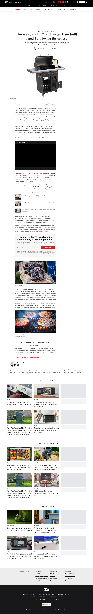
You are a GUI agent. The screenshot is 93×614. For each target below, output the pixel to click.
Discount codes (69, 580)
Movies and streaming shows (42, 578)
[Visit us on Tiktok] (68, 2)
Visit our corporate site (62, 609)
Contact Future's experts (44, 594)
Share (18, 104)
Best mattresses (54, 580)
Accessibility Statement (29, 594)
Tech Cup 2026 (73, 9)
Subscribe (82, 1)
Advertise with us (53, 596)
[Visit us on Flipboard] (65, 2)
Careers (61, 596)
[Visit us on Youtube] (61, 2)
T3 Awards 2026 (48, 9)
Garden (46, 31)
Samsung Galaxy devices (41, 576)
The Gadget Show (61, 9)
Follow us (46, 104)
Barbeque (52, 31)
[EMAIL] (18, 365)
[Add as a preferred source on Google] (46, 604)
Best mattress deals (70, 576)
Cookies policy (43, 596)
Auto (57, 5)
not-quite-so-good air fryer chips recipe (27, 175)
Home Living (45, 5)
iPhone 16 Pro (38, 573)
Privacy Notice (19, 252)
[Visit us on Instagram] (63, 2)
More (62, 5)
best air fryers (22, 187)
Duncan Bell (41, 48)
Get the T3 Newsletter (35, 9)
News (58, 48)
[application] (35, 155)
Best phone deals (69, 573)
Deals (24, 9)
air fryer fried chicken (41, 231)
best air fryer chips (41, 173)
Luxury (52, 5)
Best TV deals (68, 578)
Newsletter (53, 104)
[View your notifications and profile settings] (77, 2)
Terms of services (32, 251)
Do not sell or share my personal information (46, 599)
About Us (54, 594)
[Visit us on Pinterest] (58, 2)
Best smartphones (54, 578)
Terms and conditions (64, 594)
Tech (33, 5)
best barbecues (46, 185)
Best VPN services (40, 580)
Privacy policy (34, 596)
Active (38, 5)
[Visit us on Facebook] (54, 2)
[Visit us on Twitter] (56, 2)
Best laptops (53, 573)
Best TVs (52, 576)
